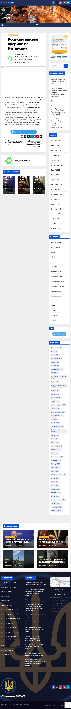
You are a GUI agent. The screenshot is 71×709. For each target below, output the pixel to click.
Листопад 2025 (56, 185)
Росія (55, 478)
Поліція (55, 467)
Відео (53, 252)
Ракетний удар (58, 475)
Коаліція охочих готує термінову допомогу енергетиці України (33, 638)
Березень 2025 (56, 224)
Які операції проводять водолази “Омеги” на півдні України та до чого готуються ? (59, 110)
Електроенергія (58, 412)
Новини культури (57, 281)
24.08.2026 (10, 545)
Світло (53, 310)
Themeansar (5, 706)
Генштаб (56, 398)
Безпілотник (57, 369)
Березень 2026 (56, 165)
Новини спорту (56, 296)
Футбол (56, 510)
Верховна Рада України (58, 377)
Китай (55, 435)
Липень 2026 (55, 146)
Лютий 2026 (55, 170)
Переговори (57, 457)
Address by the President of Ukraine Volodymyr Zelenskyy (35, 646)
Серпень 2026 (56, 141)
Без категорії (56, 247)
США (55, 485)
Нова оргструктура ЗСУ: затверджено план (15, 143)
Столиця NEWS (13, 696)
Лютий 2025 (55, 228)
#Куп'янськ (19, 59)
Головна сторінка (47, 705)
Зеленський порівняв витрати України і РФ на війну (34, 629)
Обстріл (56, 449)
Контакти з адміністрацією (62, 705)
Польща (55, 464)
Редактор (20, 54)
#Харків (26, 62)
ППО (54, 453)
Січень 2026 (55, 175)
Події (53, 306)
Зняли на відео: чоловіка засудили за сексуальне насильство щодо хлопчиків (59, 92)
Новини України (12, 35)
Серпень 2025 (56, 199)
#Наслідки (28, 59)
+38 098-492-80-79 (59, 589)
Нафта (55, 442)
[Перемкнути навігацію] (37, 25)
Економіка (54, 262)
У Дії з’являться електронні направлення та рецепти (33, 144)
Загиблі (55, 423)
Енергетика (57, 415)
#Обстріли (18, 62)
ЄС (54, 351)
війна (53, 257)
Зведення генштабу (57, 430)
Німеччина (56, 446)
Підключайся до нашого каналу (24, 132)
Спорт (55, 496)
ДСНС (55, 401)
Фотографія (56, 507)
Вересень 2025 (56, 194)
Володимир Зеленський (59, 386)
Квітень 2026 (55, 160)
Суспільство (55, 315)
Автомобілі (57, 358)
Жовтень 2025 (56, 189)
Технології (55, 320)
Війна (55, 394)
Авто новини (56, 242)
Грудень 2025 (56, 180)
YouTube (56, 348)
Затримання (57, 426)
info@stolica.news (59, 594)
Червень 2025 (56, 209)
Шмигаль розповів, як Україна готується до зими (59, 81)
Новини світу (56, 291)
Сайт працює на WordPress (9, 704)
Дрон (55, 408)
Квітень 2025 (55, 219)
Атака (55, 362)
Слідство (56, 492)
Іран (55, 355)
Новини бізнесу (56, 271)
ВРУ (54, 373)
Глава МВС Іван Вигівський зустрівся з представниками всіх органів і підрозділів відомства (59, 123)
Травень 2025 (56, 214)
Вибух (55, 382)
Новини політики (57, 286)
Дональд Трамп (58, 405)
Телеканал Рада (58, 500)
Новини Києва (56, 276)
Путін (55, 471)
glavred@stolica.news (63, 603)
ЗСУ (54, 419)
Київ (54, 439)
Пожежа (56, 460)
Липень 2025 (55, 204)
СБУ (54, 482)
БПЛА (55, 366)
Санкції (55, 489)
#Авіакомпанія (33, 56)
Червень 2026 (56, 150)
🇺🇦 (52, 101)
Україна (56, 503)
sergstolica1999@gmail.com (60, 592)
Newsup (24, 704)
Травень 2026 (56, 155)
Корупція (54, 267)
